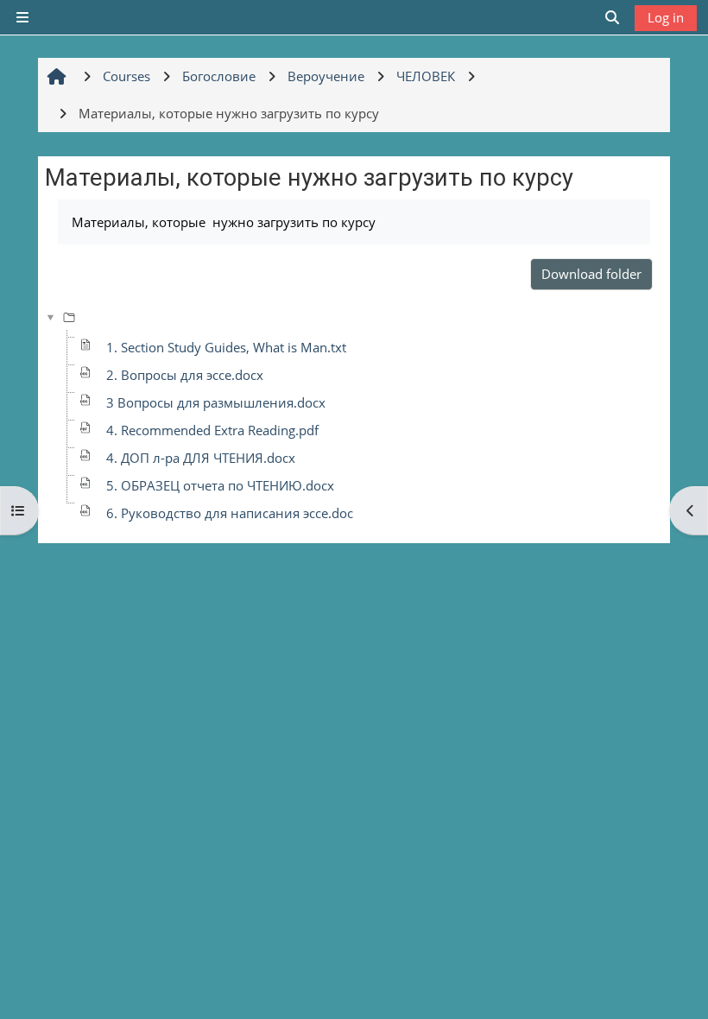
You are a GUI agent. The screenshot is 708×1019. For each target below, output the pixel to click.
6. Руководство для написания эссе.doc (229, 513)
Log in (666, 17)
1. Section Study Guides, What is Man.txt (226, 347)
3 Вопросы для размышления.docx (216, 402)
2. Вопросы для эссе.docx (184, 374)
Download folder (591, 273)
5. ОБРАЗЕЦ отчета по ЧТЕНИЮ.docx (220, 485)
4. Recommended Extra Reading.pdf (212, 430)
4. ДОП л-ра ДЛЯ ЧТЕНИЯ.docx (200, 457)
